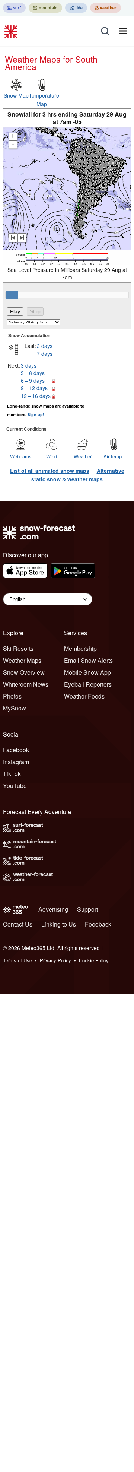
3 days (44, 345)
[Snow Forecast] (11, 30)
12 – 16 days (36, 395)
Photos (12, 696)
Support (87, 909)
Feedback (98, 924)
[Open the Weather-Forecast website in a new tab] (105, 8)
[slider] (12, 295)
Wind (51, 456)
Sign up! (36, 414)
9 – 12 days (34, 388)
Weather (83, 456)
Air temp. (113, 456)
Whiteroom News (25, 684)
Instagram (16, 761)
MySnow (14, 708)
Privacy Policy (55, 960)
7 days (44, 353)
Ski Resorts (18, 648)
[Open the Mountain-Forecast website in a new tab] (45, 8)
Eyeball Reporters (88, 684)
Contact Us (17, 924)
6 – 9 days (33, 380)
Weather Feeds (84, 696)
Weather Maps (22, 660)
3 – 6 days (33, 373)
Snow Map (16, 95)
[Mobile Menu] (123, 31)
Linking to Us (58, 924)
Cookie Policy (94, 960)
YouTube (15, 785)
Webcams (21, 456)
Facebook (16, 750)
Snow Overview (24, 672)
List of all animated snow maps (49, 470)
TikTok (12, 773)
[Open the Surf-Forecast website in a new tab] (14, 8)
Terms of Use (17, 960)
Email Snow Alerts (88, 660)
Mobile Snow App (87, 672)
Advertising (53, 909)
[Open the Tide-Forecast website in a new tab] (76, 8)
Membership (80, 648)
